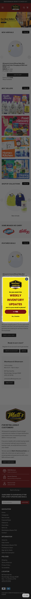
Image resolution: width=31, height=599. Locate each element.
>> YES (15, 312)
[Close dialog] (26, 279)
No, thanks (15, 316)
